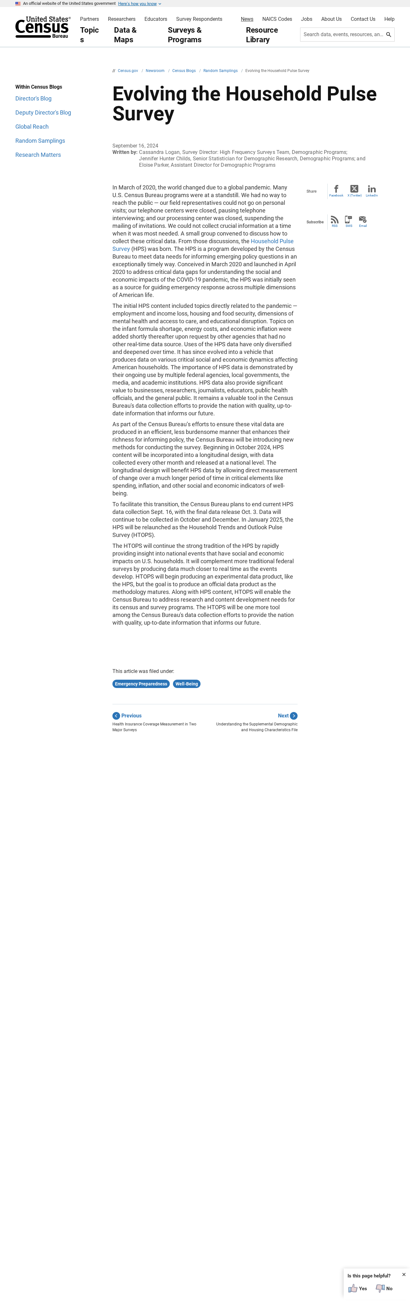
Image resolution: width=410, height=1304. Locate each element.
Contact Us (363, 19)
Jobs (306, 19)
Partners (89, 19)
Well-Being (187, 683)
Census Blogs (184, 70)
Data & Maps (125, 35)
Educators (155, 19)
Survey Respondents (199, 19)
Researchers (121, 19)
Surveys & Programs (185, 35)
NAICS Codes (277, 19)
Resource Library (262, 35)
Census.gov (128, 70)
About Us (331, 19)
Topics (89, 35)
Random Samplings (221, 70)
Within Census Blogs (38, 87)
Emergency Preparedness (141, 683)
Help (389, 19)
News (247, 19)
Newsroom (156, 70)
